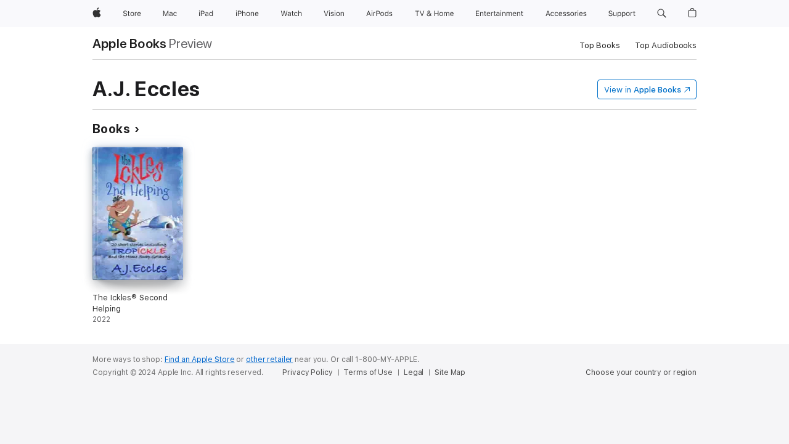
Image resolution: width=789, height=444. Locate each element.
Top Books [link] (599, 45)
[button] (661, 13)
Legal (413, 372)
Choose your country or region (641, 372)
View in (642, 89)
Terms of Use (368, 372)
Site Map (450, 372)
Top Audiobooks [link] (666, 45)
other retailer (269, 359)
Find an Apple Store (200, 359)
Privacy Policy (307, 372)
